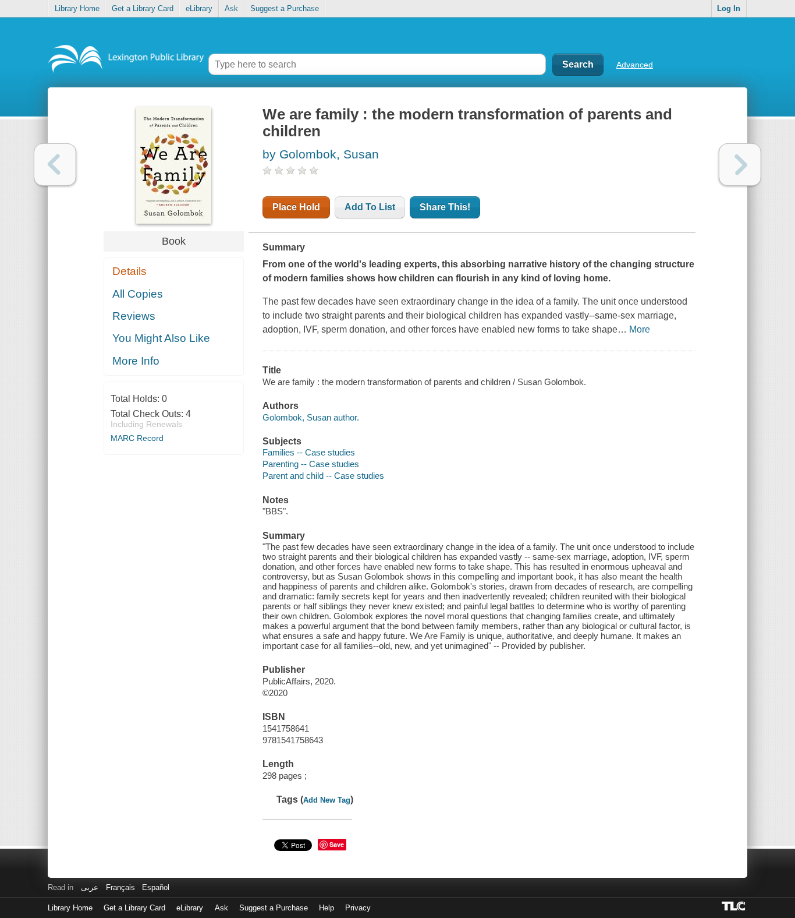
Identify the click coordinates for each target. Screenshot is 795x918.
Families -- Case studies (308, 452)
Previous (55, 164)
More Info (135, 361)
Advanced (634, 64)
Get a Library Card (142, 8)
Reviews (133, 316)
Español (155, 887)
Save (336, 844)
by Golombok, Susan (320, 154)
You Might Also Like (161, 338)
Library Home (77, 8)
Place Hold (296, 207)
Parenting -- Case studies (310, 464)
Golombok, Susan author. (310, 417)
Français (120, 887)
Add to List (370, 207)
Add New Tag (326, 800)
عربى (89, 887)
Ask (231, 8)
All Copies (137, 294)
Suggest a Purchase (284, 8)
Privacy (358, 907)
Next (740, 164)
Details (129, 271)
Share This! (445, 207)
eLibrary (199, 8)
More (639, 329)
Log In (728, 8)
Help (326, 907)
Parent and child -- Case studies (323, 476)
